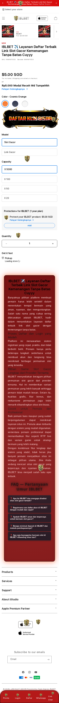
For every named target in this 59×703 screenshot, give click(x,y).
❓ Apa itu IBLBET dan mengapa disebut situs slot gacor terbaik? (28, 499)
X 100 (7, 179)
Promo (6, 698)
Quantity (6, 236)
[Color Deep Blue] (15, 104)
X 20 (6, 198)
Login (17, 698)
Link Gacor (9, 152)
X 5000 (8, 169)
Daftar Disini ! (45, 4)
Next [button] (56, 3)
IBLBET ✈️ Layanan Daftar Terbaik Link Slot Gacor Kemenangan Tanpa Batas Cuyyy (29, 3)
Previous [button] (2, 3)
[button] (3, 18)
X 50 (6, 188)
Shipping (16, 78)
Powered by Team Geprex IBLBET (41, 689)
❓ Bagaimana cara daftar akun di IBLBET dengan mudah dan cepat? (28, 509)
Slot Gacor (10, 142)
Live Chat (50, 698)
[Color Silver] (25, 104)
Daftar (29, 698)
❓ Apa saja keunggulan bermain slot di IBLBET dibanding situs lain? (28, 536)
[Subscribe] (48, 659)
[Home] (21, 18)
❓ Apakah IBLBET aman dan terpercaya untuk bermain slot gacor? (28, 518)
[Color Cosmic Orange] (5, 103)
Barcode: (20, 59)
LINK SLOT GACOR (19, 689)
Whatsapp (41, 698)
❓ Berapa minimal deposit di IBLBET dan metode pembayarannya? (29, 527)
